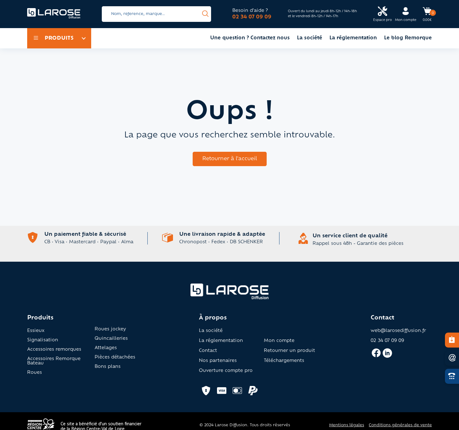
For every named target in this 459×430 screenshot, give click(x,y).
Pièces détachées (115, 357)
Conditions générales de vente (400, 425)
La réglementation (353, 38)
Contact (208, 351)
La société (309, 38)
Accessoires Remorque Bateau (54, 361)
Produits (59, 38)
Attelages (106, 348)
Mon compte (279, 341)
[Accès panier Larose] (427, 13)
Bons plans (108, 367)
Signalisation (42, 340)
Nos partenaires (218, 361)
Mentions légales (346, 425)
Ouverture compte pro (226, 371)
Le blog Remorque (408, 38)
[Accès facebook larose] (376, 355)
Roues (34, 373)
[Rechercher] (205, 14)
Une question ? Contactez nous (250, 38)
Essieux (35, 331)
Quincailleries (111, 339)
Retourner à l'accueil (229, 158)
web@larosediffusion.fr (398, 331)
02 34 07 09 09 (251, 17)
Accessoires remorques (54, 350)
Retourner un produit (289, 351)
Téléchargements (284, 361)
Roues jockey (110, 329)
